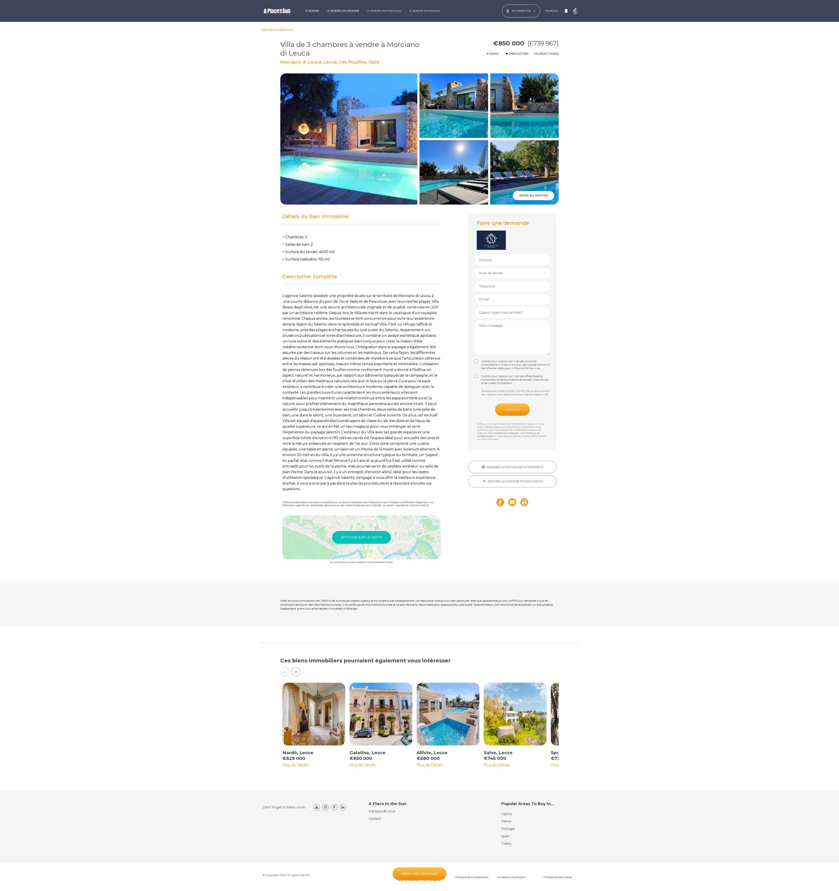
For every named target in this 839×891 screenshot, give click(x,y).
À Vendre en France (425, 10)
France (506, 821)
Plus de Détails (296, 765)
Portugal (508, 829)
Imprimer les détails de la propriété (515, 467)
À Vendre (312, 10)
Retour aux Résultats (278, 29)
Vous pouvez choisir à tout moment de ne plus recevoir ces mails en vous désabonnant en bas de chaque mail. (515, 392)
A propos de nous (382, 811)
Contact (375, 819)
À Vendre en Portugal (384, 10)
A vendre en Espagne (343, 10)
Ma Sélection (546, 53)
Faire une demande (419, 874)
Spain (505, 836)
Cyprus (506, 814)
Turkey (506, 844)
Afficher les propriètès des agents (515, 481)
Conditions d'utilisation (506, 433)
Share (494, 53)
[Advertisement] (512, 547)
